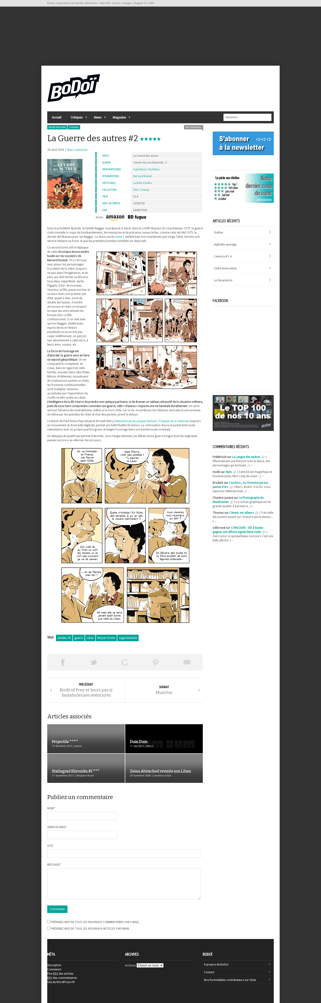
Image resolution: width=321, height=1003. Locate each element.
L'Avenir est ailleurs (241, 512)
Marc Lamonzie (77, 149)
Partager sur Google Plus (124, 662)
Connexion (54, 969)
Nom (51, 808)
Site (50, 846)
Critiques (74, 118)
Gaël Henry (140, 169)
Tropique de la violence (172, 421)
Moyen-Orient (106, 638)
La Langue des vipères (246, 457)
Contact (209, 972)
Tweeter (93, 662)
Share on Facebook (62, 662)
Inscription (54, 965)
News (95, 118)
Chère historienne (225, 268)
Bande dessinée (57, 127)
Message (54, 864)
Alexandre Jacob (125, 421)
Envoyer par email (187, 662)
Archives (130, 965)
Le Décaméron (223, 280)
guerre (78, 638)
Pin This (155, 662)
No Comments (193, 127)
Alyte (229, 472)
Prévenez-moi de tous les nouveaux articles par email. (90, 928)
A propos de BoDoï (216, 964)
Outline (218, 232)
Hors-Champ (141, 189)
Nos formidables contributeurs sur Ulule (230, 980)
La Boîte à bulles (142, 183)
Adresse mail (57, 827)
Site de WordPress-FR (61, 982)
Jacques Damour (146, 421)
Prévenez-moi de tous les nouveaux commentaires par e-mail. (95, 922)
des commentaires (62, 978)
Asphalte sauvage (225, 244)
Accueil (56, 117)
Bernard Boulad (142, 176)
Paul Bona (154, 169)
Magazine (117, 118)
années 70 (64, 638)
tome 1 (119, 236)
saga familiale (128, 638)
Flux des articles (60, 973)
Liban (90, 638)
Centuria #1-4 (223, 256)
